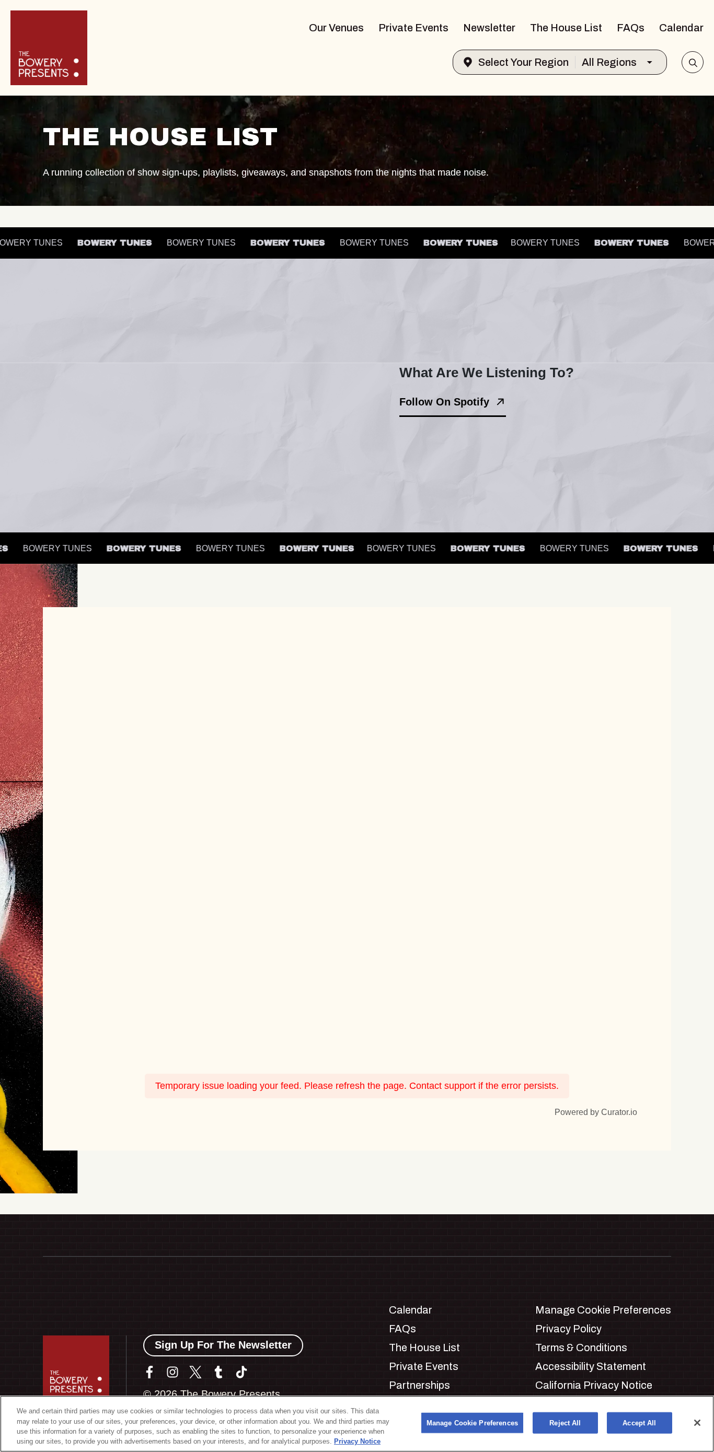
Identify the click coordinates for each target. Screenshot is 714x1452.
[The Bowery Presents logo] (48, 47)
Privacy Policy (568, 1328)
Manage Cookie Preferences (472, 1423)
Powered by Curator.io (596, 1112)
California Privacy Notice (593, 1385)
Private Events (413, 27)
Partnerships (419, 1385)
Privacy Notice (357, 1441)
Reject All (565, 1423)
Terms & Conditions (581, 1347)
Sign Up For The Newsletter (223, 1345)
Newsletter (489, 27)
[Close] (697, 1422)
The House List (566, 27)
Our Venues (336, 27)
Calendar (681, 27)
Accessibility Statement (590, 1366)
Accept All (639, 1423)
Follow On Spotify (444, 402)
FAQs (630, 27)
